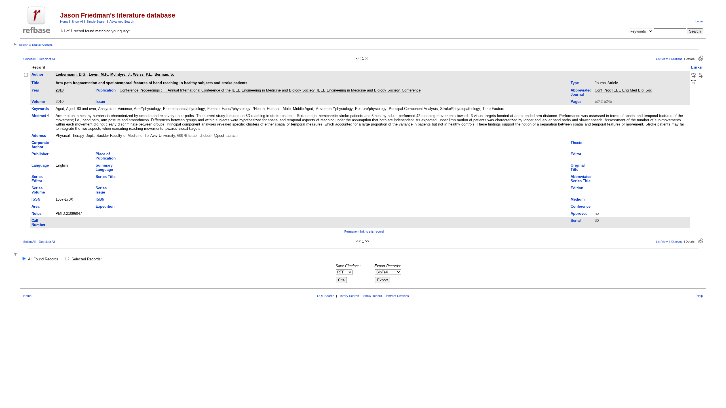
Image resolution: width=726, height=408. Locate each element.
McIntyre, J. (120, 74)
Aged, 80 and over (81, 109)
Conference (580, 206)
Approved (579, 213)
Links (696, 67)
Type (575, 83)
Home (64, 21)
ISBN (100, 199)
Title (35, 83)
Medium (578, 199)
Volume (38, 101)
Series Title (105, 177)
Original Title (578, 167)
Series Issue (101, 190)
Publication (106, 90)
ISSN (35, 199)
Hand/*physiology (236, 109)
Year (35, 90)
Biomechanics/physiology (184, 109)
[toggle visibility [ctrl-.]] (16, 254)
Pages (576, 101)
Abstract (38, 116)
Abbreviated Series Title (581, 179)
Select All (29, 59)
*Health (259, 109)
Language (40, 165)
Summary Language (104, 167)
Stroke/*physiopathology (460, 109)
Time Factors (493, 109)
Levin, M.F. (98, 74)
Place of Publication (106, 156)
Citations (676, 58)
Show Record (372, 296)
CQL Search (325, 296)
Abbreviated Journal (581, 92)
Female (213, 109)
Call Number (38, 222)
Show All (77, 21)
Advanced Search (121, 21)
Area (35, 206)
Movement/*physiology (334, 109)
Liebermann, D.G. (71, 74)
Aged (60, 109)
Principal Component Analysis (413, 109)
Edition (577, 188)
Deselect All (47, 59)
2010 (60, 90)
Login (699, 21)
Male (287, 109)
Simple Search (96, 21)
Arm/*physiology (147, 109)
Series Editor (37, 179)
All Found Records (43, 259)
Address (38, 135)
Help (700, 296)
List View (662, 58)
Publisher (39, 154)
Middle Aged (303, 109)
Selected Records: (86, 259)
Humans (273, 109)
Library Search (349, 296)
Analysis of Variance (115, 109)
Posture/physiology (371, 109)
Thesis (576, 143)
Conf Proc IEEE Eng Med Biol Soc (623, 90)
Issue (100, 101)
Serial (576, 220)
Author (37, 74)
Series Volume (38, 190)
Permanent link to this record (364, 231)
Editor (576, 154)
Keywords (40, 109)
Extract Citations (397, 296)
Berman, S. (164, 74)
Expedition (105, 206)
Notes (36, 213)
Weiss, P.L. (142, 74)
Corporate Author (40, 145)
